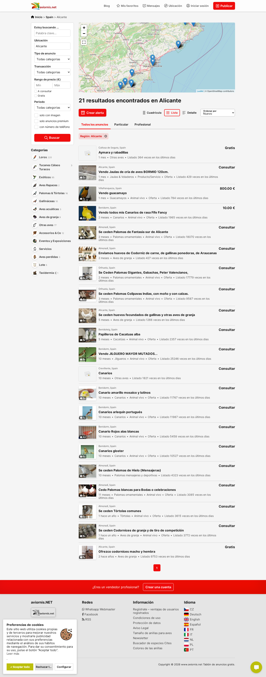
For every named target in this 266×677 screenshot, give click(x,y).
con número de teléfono (55, 126)
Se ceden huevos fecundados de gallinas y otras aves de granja (147, 315)
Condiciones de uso (146, 618)
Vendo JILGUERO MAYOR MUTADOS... (128, 354)
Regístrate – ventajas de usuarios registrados (156, 611)
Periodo (39, 101)
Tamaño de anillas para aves (152, 633)
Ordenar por (210, 111)
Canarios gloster (111, 451)
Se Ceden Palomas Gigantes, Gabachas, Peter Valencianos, (143, 272)
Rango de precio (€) (47, 79)
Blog (107, 5)
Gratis (41, 95)
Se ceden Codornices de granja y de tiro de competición (141, 530)
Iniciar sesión (199, 5)
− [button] (84, 33)
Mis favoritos (129, 5)
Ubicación (175, 5)
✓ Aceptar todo (20, 666)
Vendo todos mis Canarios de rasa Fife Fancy (133, 212)
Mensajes (153, 5)
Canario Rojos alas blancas (119, 431)
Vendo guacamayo (113, 193)
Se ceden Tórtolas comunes (120, 511)
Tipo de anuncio (45, 53)
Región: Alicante (91, 136)
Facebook (91, 614)
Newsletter (140, 638)
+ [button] (84, 27)
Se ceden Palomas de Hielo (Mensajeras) (130, 470)
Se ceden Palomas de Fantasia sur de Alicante (133, 232)
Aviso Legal (141, 628)
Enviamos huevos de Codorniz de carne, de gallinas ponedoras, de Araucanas (158, 253)
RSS (88, 619)
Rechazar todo (44, 666)
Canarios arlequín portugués (120, 412)
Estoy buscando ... (46, 27)
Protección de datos (147, 623)
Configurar (64, 666)
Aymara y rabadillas (113, 152)
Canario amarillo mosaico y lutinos (125, 392)
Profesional (143, 124)
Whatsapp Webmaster (100, 609)
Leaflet (200, 90)
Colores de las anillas (147, 648)
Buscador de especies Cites (152, 643)
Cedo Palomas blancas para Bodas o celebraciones (137, 490)
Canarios (105, 373)
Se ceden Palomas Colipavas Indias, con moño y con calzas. (144, 294)
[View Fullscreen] (84, 42)
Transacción (42, 66)
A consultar (45, 91)
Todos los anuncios (94, 124)
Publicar (226, 6)
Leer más (13, 653)
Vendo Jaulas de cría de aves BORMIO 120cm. (134, 172)
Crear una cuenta (158, 587)
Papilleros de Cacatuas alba (119, 334)
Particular (121, 124)
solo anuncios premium (54, 121)
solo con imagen (50, 115)
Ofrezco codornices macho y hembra (127, 551)
